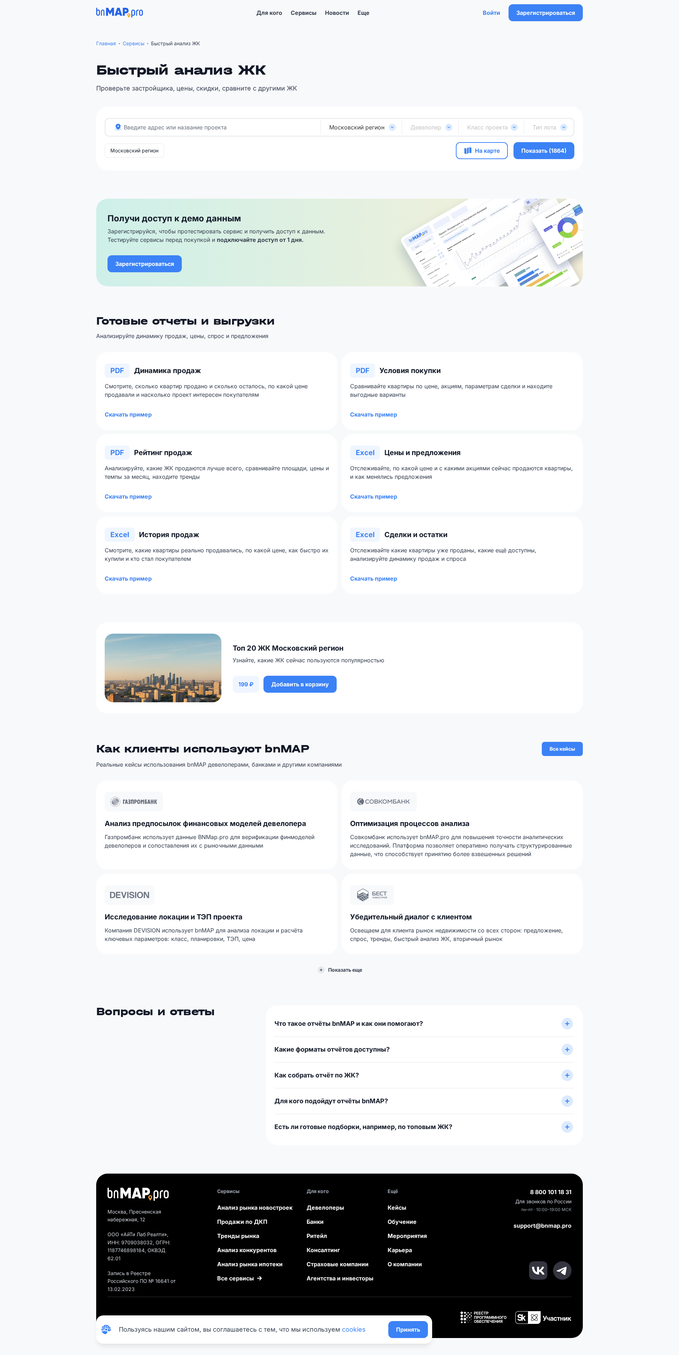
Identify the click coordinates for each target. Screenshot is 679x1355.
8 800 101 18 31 (550, 1192)
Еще (364, 12)
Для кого (269, 12)
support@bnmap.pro (542, 1225)
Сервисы (304, 12)
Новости (337, 12)
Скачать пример (128, 414)
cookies (354, 1329)
